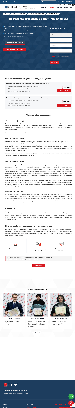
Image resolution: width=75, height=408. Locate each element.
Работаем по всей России (11, 1)
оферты (54, 56)
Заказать (38, 265)
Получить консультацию (14, 49)
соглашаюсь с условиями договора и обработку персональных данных (60, 56)
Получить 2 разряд (64, 90)
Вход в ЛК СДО (68, 7)
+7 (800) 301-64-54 (66, 2)
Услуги (52, 7)
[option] (14, 310)
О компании (44, 7)
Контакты (59, 7)
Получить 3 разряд (64, 105)
